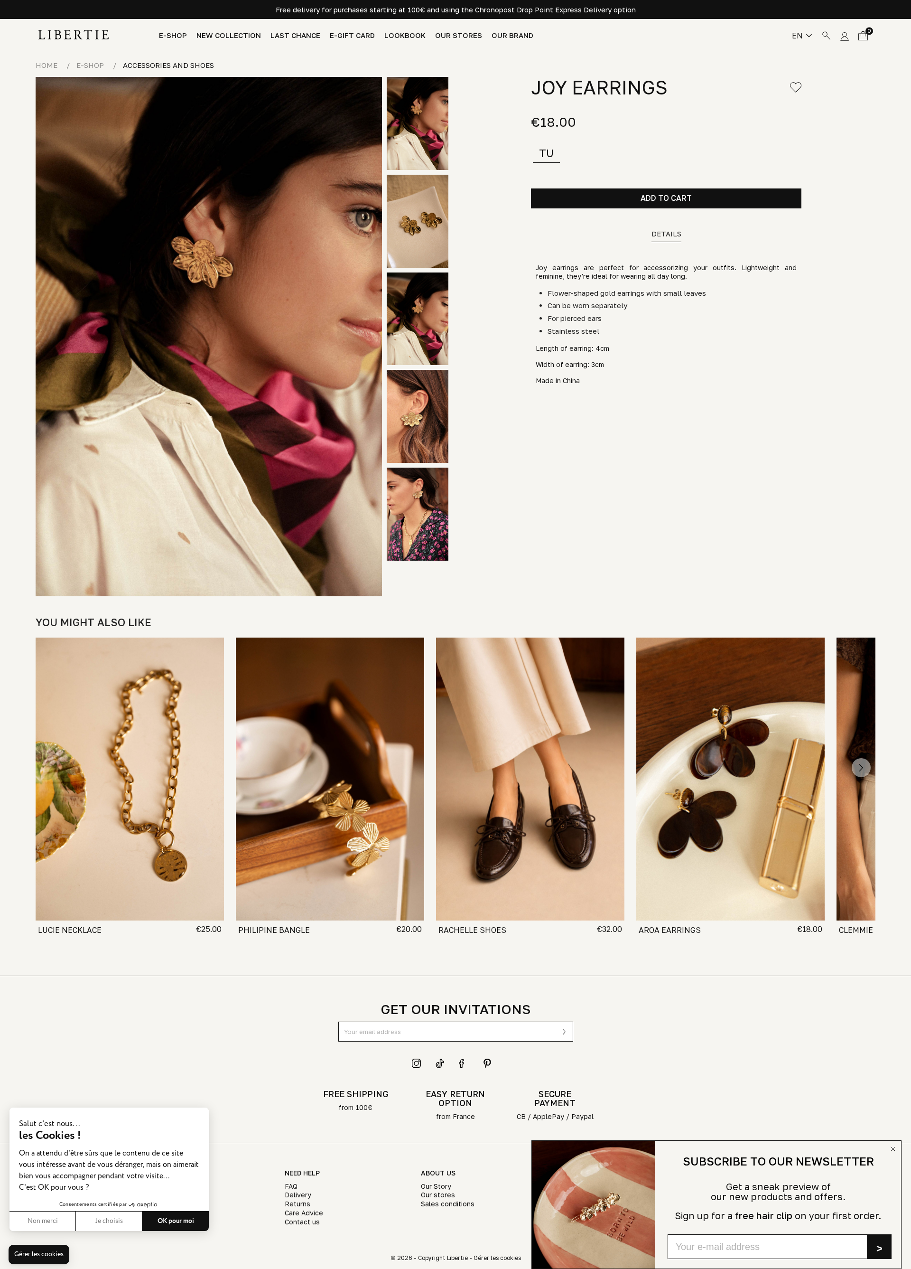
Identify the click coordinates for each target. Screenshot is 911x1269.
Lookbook (405, 35)
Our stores (458, 35)
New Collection (228, 35)
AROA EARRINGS (670, 930)
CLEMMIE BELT (866, 930)
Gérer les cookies (497, 1257)
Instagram (416, 1063)
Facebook (463, 1063)
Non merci (43, 1221)
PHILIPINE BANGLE (274, 930)
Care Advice (304, 1213)
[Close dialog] (893, 1149)
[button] (39, 1255)
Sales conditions (447, 1204)
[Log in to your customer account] (844, 34)
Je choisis (109, 1221)
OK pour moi (176, 1221)
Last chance (295, 35)
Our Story (436, 1186)
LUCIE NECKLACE (70, 930)
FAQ (291, 1186)
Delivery (298, 1195)
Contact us (302, 1222)
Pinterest (487, 1063)
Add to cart (666, 198)
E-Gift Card (352, 35)
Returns (297, 1204)
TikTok (440, 1063)
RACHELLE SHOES (472, 930)
